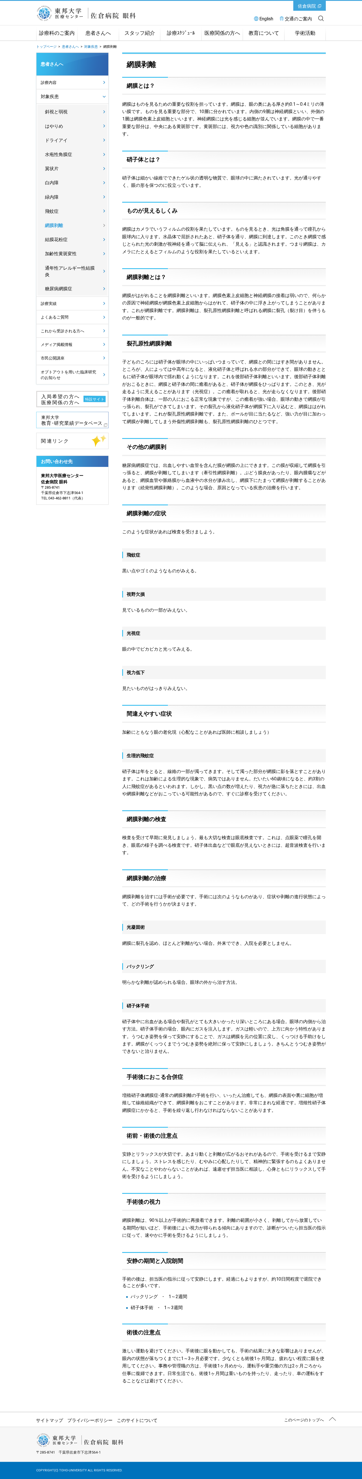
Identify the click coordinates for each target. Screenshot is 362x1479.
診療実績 (49, 303)
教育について (264, 33)
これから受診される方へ (62, 331)
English (266, 18)
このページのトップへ (304, 1420)
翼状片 (52, 168)
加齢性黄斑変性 (61, 253)
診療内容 (49, 82)
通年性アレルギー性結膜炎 (70, 271)
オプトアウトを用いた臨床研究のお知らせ (68, 375)
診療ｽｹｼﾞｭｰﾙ (181, 33)
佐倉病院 (307, 6)
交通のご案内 (298, 18)
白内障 (52, 182)
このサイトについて (137, 1420)
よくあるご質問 (54, 317)
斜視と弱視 (56, 111)
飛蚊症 (52, 211)
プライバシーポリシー (90, 1420)
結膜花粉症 (56, 239)
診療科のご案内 (57, 33)
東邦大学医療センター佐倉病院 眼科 (100, 13)
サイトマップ (49, 1420)
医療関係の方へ (222, 33)
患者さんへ (98, 33)
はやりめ (54, 126)
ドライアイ (56, 140)
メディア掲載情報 (56, 344)
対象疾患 (91, 47)
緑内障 (52, 197)
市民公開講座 (52, 358)
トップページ (46, 47)
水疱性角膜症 (58, 154)
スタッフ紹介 (139, 33)
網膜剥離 (54, 225)
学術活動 (305, 33)
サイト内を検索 (321, 18)
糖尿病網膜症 (58, 288)
